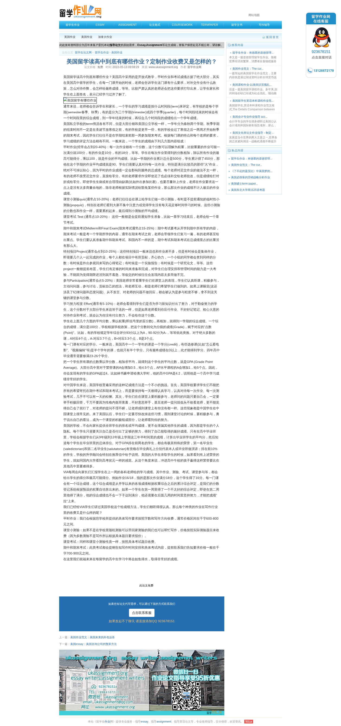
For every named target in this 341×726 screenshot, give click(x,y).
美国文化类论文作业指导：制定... (252, 132)
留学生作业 (73, 24)
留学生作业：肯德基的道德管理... (252, 52)
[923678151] (321, 77)
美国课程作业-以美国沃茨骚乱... (252, 84)
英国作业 (69, 37)
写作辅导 (264, 24)
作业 (107, 721)
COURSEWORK (182, 24)
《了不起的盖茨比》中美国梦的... (251, 171)
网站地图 (254, 15)
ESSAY (100, 24)
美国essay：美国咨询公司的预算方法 (93, 644)
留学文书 (236, 24)
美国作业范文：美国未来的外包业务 (92, 637)
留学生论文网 (83, 52)
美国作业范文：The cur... (247, 68)
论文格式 (154, 24)
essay (144, 721)
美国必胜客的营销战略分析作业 (250, 177)
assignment (164, 721)
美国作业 (86, 37)
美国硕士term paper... (244, 183)
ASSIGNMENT (127, 24)
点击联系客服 (141, 613)
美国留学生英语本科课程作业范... (252, 100)
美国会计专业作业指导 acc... (249, 116)
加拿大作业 (105, 37)
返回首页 (272, 37)
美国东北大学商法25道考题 (248, 190)
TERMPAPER (209, 24)
